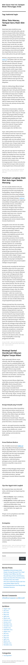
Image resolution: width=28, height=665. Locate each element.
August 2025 (7, 631)
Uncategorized (7, 655)
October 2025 (7, 627)
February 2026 (7, 620)
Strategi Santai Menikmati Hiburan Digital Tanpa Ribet (11, 352)
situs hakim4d (15, 170)
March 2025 (7, 641)
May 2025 (6, 637)
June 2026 (6, 612)
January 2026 (7, 622)
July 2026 (6, 610)
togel (20, 546)
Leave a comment (9, 344)
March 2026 (7, 618)
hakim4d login (10, 546)
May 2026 (6, 614)
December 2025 (8, 624)
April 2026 (6, 616)
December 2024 (8, 644)
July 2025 (6, 633)
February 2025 (7, 643)
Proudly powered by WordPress (9, 662)
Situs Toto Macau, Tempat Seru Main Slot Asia (13, 22)
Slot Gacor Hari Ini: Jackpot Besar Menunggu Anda (13, 6)
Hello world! (21, 598)
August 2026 (7, 608)
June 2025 (6, 635)
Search (4, 556)
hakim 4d (4, 59)
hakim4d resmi (8, 170)
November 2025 (8, 626)
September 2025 (8, 629)
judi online (16, 546)
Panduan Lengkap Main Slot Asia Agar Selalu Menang (14, 180)
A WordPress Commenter (9, 598)
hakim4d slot (15, 343)
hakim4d (17, 169)
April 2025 (6, 639)
